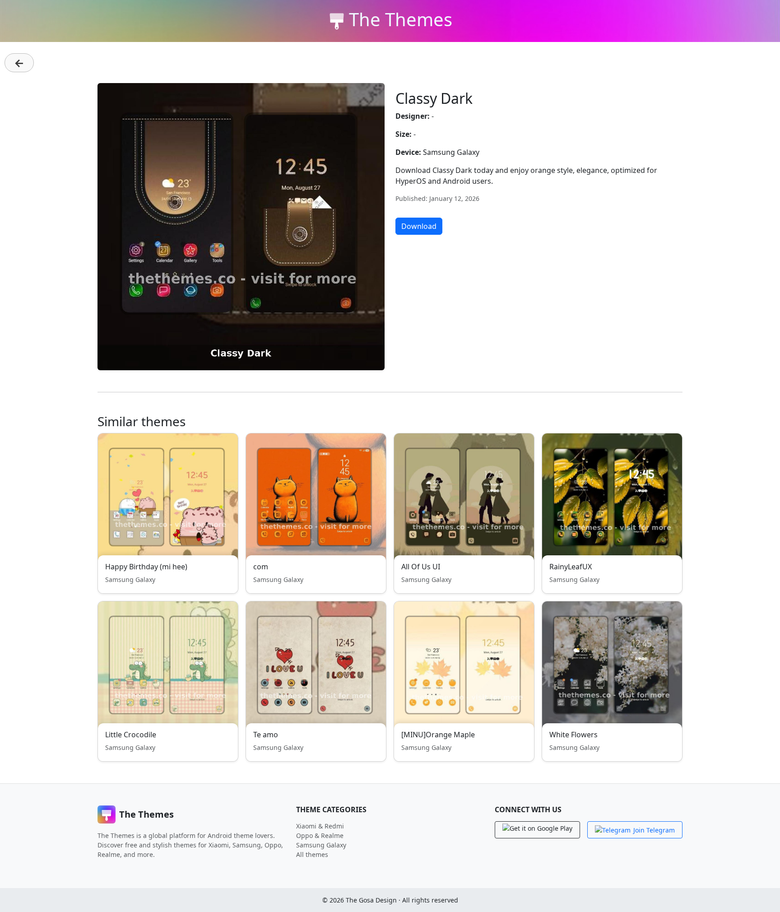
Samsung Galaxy (321, 845)
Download (418, 226)
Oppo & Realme (320, 835)
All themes (312, 854)
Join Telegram (654, 830)
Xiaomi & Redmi (320, 826)
